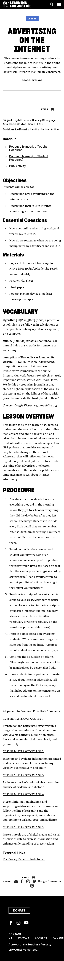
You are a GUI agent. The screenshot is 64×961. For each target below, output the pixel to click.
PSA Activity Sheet (21, 280)
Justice (45, 129)
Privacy (23, 938)
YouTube (26, 923)
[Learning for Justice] (20, 4)
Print (44, 109)
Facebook (11, 923)
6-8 (40, 80)
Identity (34, 129)
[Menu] (58, 4)
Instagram (28, 881)
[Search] (51, 4)
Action (55, 129)
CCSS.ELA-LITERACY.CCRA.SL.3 (23, 775)
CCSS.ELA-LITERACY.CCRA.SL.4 (23, 794)
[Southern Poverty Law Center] (6, 4)
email (15, 881)
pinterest (32, 886)
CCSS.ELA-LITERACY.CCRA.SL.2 (23, 751)
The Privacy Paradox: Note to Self (24, 859)
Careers (41, 938)
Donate (19, 910)
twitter (34, 881)
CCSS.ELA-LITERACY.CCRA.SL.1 (23, 718)
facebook (22, 881)
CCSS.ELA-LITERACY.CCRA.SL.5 (23, 827)
